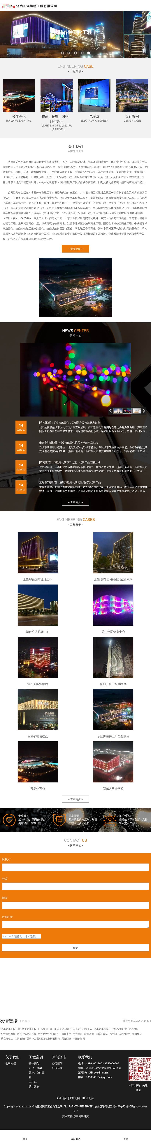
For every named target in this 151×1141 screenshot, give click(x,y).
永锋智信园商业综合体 (37, 579)
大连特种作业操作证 (49, 1033)
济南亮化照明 (61, 1029)
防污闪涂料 (125, 1033)
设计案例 (34, 1086)
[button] (145, 410)
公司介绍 (11, 1063)
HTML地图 (88, 1098)
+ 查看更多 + (75, 249)
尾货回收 (66, 1038)
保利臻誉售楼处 (37, 736)
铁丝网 (113, 1033)
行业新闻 (57, 1068)
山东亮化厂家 (45, 1029)
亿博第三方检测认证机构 (46, 1038)
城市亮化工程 (29, 1029)
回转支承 (66, 1033)
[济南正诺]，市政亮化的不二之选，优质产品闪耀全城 (69, 462)
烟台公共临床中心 (38, 631)
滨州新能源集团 (37, 684)
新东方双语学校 (113, 788)
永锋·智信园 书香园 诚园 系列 (113, 579)
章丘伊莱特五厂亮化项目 (113, 736)
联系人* (6, 859)
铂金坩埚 (133, 1029)
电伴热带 (77, 1033)
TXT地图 (75, 1098)
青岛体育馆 (37, 788)
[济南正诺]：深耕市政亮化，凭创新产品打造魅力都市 (69, 422)
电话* (5, 878)
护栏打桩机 (7, 1038)
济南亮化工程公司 (10, 1029)
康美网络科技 (81, 1116)
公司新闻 (57, 1063)
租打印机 (137, 1033)
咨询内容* (7, 917)
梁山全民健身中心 (113, 631)
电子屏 (33, 1082)
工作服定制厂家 (118, 1029)
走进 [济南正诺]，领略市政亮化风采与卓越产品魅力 (68, 442)
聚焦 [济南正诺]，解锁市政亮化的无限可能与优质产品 (70, 482)
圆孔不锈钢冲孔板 (26, 1033)
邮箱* (5, 897)
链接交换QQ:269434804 (137, 1020)
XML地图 (62, 1098)
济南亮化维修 (101, 1029)
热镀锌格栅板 (8, 1033)
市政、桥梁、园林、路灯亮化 (36, 1072)
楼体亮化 (34, 1063)
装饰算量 (89, 1033)
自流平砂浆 (102, 1033)
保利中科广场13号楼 (113, 684)
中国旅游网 (79, 1038)
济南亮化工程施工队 (81, 1029)
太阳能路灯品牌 (23, 1038)
